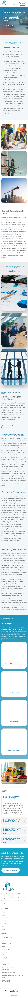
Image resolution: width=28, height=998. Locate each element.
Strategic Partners (6, 921)
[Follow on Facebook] (2, 903)
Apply (3, 929)
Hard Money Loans (6, 949)
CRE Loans (4, 940)
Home (3, 912)
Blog (3, 926)
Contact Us (4, 923)
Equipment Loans (6, 943)
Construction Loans (7, 937)
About (3, 915)
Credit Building (5, 918)
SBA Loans (4, 955)
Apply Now (7, 427)
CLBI (17, 991)
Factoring (4, 946)
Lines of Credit (5, 952)
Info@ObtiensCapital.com (8, 972)
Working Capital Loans (7, 958)
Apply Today (22, 3)
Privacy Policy (14, 995)
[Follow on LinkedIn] (5, 903)
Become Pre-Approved (10, 870)
